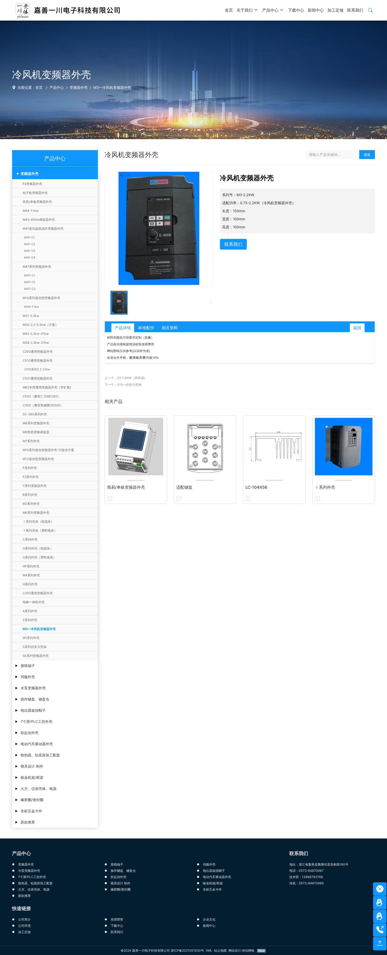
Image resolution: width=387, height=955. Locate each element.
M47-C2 (28, 282)
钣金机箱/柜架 (32, 777)
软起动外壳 (30, 732)
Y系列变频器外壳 (35, 486)
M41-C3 (28, 251)
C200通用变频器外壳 (38, 351)
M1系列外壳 (31, 638)
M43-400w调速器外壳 (39, 219)
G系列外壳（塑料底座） (39, 557)
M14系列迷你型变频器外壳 (41, 298)
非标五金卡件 (31, 811)
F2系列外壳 (31, 477)
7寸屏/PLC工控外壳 (36, 721)
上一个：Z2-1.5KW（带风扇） (126, 378)
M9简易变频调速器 (36, 432)
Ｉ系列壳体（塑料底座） (40, 530)
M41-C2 (28, 244)
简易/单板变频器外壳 (37, 202)
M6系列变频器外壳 (36, 512)
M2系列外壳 (31, 503)
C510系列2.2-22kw (36, 369)
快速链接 (21, 908)
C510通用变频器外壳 (37, 360)
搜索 (367, 155)
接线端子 (28, 665)
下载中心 (117, 925)
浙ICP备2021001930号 (187, 950)
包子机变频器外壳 (35, 193)
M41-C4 (28, 257)
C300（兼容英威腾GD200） (43, 405)
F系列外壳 (30, 468)
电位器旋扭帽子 (33, 710)
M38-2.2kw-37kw (36, 342)
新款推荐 (28, 822)
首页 (39, 87)
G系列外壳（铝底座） (38, 548)
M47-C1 (28, 275)
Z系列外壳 (30, 620)
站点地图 (220, 950)
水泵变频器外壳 (33, 688)
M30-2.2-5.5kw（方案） (40, 325)
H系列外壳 (30, 584)
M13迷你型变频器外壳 (38, 459)
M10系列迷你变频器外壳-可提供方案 (48, 450)
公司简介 (24, 919)
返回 (357, 327)
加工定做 (24, 932)
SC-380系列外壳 (35, 414)
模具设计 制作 (32, 766)
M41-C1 (28, 237)
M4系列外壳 (31, 575)
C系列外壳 (30, 539)
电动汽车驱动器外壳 (37, 744)
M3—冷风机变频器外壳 (112, 87)
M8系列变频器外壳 (36, 423)
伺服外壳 (28, 677)
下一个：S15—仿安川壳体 (123, 384)
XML (209, 950)
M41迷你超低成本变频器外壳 (43, 228)
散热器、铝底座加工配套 (40, 755)
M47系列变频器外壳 (37, 266)
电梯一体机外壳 (34, 602)
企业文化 (209, 919)
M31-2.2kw (31, 316)
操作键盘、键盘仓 (35, 699)
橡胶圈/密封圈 (32, 800)
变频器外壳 (79, 87)
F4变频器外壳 (32, 184)
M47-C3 (28, 289)
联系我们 (233, 244)
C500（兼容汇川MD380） (42, 396)
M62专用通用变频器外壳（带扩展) (47, 387)
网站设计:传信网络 (241, 950)
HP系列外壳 (31, 566)
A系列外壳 (30, 611)
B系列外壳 (30, 495)
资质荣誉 (117, 919)
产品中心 (56, 87)
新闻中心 (209, 925)
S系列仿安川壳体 (35, 647)
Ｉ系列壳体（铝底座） (38, 521)
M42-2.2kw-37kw (36, 333)
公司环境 (24, 925)
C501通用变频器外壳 (37, 378)
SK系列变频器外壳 (36, 656)
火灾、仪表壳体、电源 (38, 788)
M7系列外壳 (31, 441)
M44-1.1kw (31, 210)
